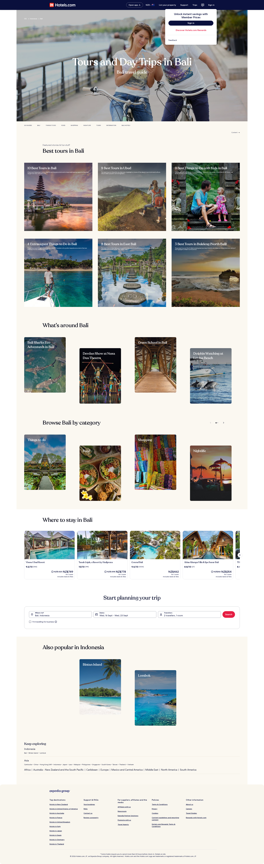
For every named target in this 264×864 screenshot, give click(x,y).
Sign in (211, 5)
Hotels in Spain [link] (55, 835)
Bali (41, 19)
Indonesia (33, 19)
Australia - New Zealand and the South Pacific (58, 769)
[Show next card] (240, 555)
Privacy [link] (154, 809)
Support (184, 5)
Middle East (151, 769)
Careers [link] (189, 809)
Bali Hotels (126, 125)
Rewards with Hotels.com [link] (196, 818)
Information (111, 125)
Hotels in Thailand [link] (57, 844)
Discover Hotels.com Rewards (191, 30)
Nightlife (87, 125)
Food (63, 125)
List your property (167, 5)
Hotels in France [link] (56, 818)
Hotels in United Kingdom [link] (60, 822)
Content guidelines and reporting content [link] (165, 819)
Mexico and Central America (127, 769)
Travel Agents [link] (123, 824)
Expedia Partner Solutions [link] (128, 816)
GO (25, 19)
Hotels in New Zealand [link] (59, 804)
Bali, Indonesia (42, 615)
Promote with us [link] (124, 820)
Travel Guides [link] (191, 813)
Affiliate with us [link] (124, 807)
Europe (105, 769)
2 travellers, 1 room (173, 615)
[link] (191, 40)
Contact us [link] (88, 813)
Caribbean (92, 769)
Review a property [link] (91, 818)
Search (228, 614)
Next (222, 422)
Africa (27, 769)
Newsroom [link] (122, 811)
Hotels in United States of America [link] (64, 809)
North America (169, 769)
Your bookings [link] (89, 804)
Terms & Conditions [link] (160, 804)
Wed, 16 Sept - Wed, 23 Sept (114, 615)
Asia (26, 760)
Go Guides (28, 125)
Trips (195, 5)
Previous (210, 422)
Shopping (74, 125)
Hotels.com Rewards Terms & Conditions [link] (163, 825)
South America (188, 769)
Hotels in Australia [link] (57, 813)
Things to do (51, 125)
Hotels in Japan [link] (56, 831)
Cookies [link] (155, 813)
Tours (98, 125)
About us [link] (189, 804)
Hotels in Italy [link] (55, 826)
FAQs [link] (86, 809)
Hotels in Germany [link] (57, 840)
